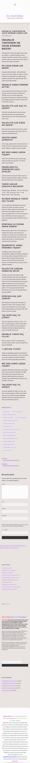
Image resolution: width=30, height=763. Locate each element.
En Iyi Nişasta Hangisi (6, 690)
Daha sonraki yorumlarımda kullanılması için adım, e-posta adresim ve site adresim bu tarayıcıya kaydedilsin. (14, 525)
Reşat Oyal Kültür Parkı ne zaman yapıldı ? (11, 587)
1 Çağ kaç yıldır (6, 411)
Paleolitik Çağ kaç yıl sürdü (9, 444)
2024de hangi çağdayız (17, 411)
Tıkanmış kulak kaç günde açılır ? (9, 584)
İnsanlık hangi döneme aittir (9, 423)
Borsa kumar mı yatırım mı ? (8, 572)
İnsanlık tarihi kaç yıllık (7, 426)
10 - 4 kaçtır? (5, 529)
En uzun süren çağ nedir (21, 417)
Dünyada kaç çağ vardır (8, 417)
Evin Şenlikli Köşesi (15, 16)
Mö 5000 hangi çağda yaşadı (9, 432)
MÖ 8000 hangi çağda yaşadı (9, 435)
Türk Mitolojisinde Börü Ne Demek (9, 680)
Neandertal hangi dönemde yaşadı (10, 438)
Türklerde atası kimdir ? (7, 568)
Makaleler (8, 407)
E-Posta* (4, 508)
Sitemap (15, 548)
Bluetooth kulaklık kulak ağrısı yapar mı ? (11, 577)
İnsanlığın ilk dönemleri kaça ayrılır (10, 420)
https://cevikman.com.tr (6, 548)
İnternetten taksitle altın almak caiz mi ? (10, 579)
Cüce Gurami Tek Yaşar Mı (11, 460)
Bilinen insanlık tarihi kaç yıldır (9, 414)
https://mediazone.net (6, 545)
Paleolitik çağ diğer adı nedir (9, 441)
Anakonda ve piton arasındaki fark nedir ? (11, 575)
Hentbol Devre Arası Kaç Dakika (9, 685)
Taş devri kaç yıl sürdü (7, 450)
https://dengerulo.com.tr (19, 545)
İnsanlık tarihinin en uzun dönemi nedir (11, 429)
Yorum (3, 484)
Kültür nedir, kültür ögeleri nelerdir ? (9, 589)
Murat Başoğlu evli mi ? (7, 582)
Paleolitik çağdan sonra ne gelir (10, 447)
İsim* (3, 501)
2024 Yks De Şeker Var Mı (10, 466)
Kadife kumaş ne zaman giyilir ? (9, 570)
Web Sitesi (4, 515)
